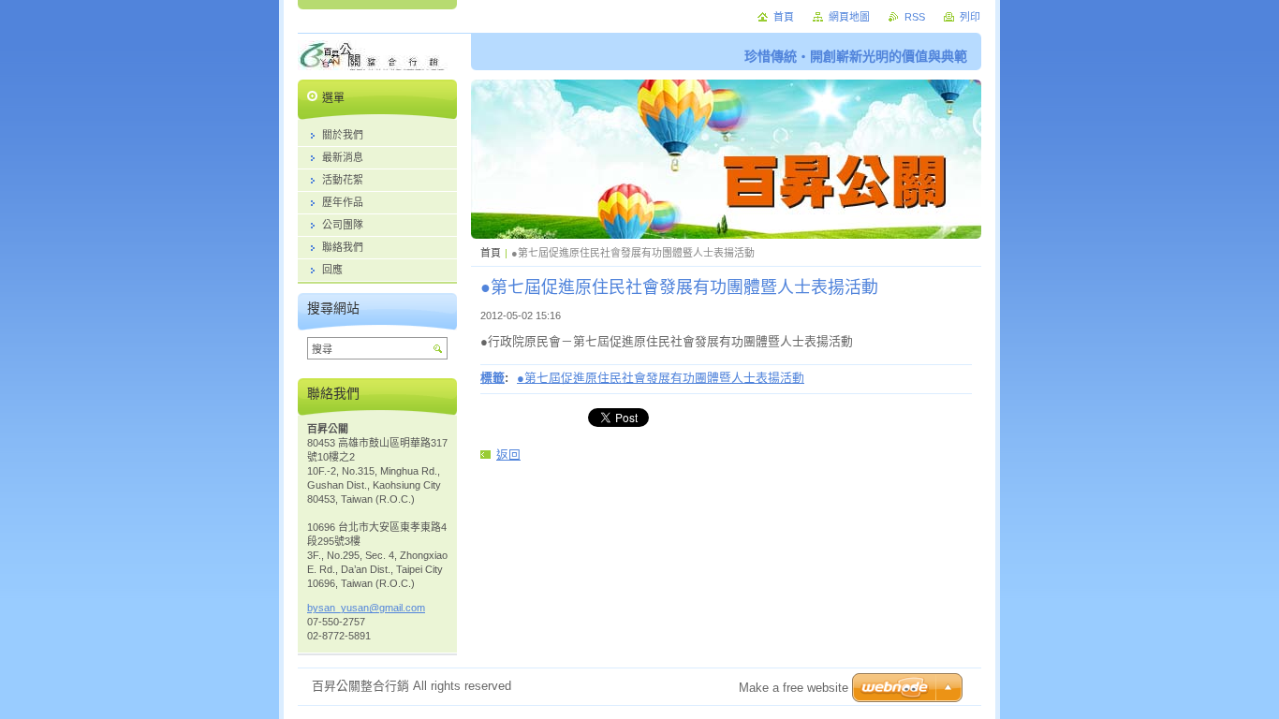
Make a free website (793, 688)
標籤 (492, 378)
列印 (970, 16)
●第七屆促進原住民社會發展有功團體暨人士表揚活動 (660, 378)
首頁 (490, 252)
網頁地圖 (849, 16)
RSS (914, 16)
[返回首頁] (373, 61)
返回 (508, 455)
